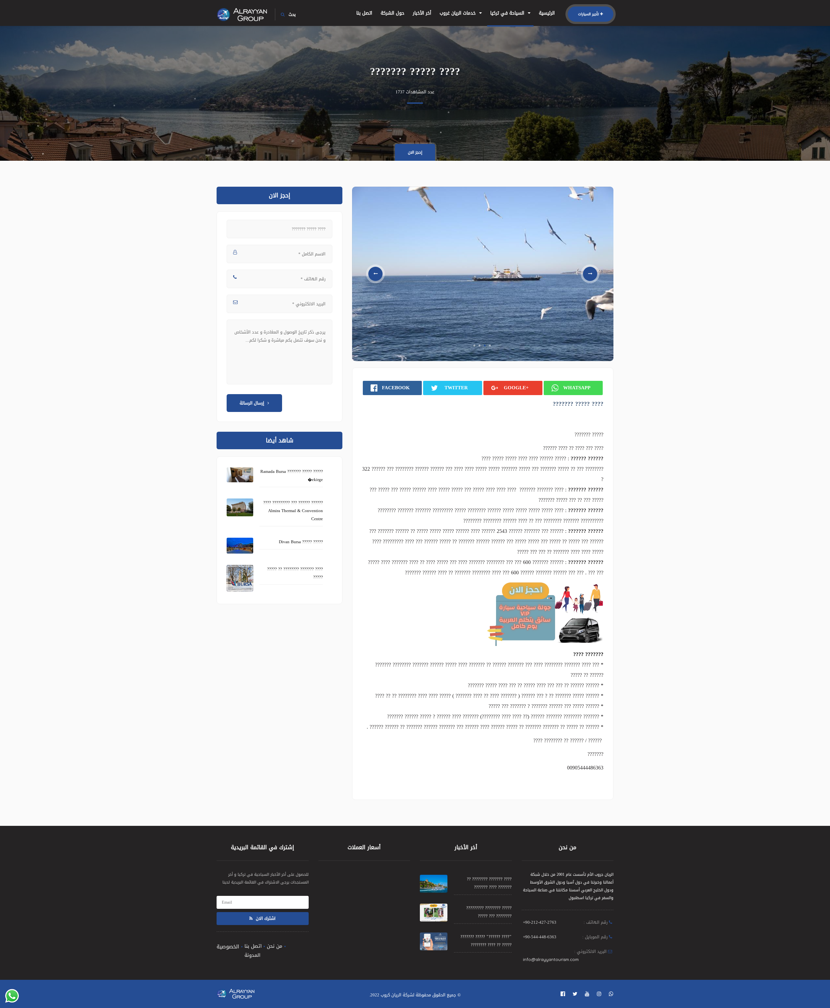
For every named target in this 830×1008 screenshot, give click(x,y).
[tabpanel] (482, 274)
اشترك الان (265, 918)
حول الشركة (392, 13)
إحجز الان (415, 152)
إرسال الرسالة (252, 403)
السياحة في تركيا (508, 13)
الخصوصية (228, 947)
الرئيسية (547, 13)
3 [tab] (485, 345)
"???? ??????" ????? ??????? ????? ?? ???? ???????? (486, 940)
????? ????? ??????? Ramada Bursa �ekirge (291, 475)
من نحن (274, 946)
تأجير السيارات (588, 14)
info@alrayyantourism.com (551, 959)
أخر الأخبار (422, 13)
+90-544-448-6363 (539, 937)
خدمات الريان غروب (458, 13)
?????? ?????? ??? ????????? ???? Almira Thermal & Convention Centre (293, 510)
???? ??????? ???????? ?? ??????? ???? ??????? (489, 883)
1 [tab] (474, 345)
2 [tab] (479, 345)
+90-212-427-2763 (539, 922)
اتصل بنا (364, 13)
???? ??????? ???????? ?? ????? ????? (295, 573)
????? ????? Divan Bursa (301, 542)
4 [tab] (490, 345)
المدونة (252, 955)
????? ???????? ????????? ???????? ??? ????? (489, 912)
